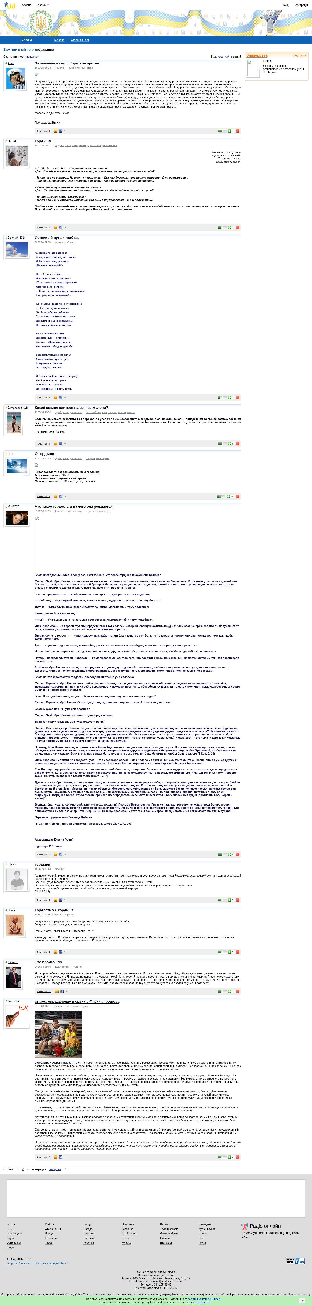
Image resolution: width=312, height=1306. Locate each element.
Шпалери (51, 1238)
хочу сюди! (299, 55)
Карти (125, 1238)
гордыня (88, 68)
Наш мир (60, 68)
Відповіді (166, 1242)
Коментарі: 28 (44, 991)
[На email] (55, 131)
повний (236, 56)
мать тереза (102, 458)
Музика (126, 1242)
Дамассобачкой (18, 407)
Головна (26, 5)
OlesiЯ (12, 141)
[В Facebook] (60, 131)
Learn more (203, 1302)
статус (68, 1006)
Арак (11, 63)
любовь (69, 242)
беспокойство (93, 412)
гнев (104, 412)
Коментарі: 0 (43, 227)
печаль (122, 412)
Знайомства (256, 55)
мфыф (12, 864)
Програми (128, 1224)
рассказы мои (109, 145)
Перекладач (14, 1233)
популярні (32, 56)
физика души (80, 1006)
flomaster (13, 1001)
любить (82, 145)
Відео (10, 1238)
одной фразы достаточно (68, 412)
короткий (223, 56)
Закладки (205, 1224)
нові (21, 56)
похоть (131, 412)
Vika (268, 60)
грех (108, 511)
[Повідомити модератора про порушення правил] (237, 131)
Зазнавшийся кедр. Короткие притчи (67, 63)
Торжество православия (68, 511)
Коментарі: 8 (43, 496)
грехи (68, 145)
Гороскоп (127, 1229)
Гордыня (43, 141)
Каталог (165, 1224)
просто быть (94, 145)
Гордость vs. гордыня (54, 910)
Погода (88, 1229)
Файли (49, 1242)
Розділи (41, 5)
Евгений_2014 (16, 237)
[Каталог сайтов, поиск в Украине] (295, 1259)
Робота (49, 1224)
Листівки (88, 1238)
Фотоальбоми (169, 1233)
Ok (302, 1300)
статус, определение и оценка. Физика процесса (77, 1001)
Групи (202, 1242)
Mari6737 (13, 506)
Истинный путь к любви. (57, 238)
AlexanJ (13, 962)
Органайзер (14, 1242)
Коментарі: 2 (43, 854)
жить (74, 145)
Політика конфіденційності (52, 1263)
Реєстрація (301, 5)
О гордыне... (46, 454)
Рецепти (88, 1242)
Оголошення (53, 1229)
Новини (165, 1238)
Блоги (202, 1233)
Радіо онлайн (265, 1226)
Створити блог (80, 39)
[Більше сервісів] (65, 131)
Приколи (88, 1233)
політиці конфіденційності (204, 1298)
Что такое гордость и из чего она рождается (73, 506)
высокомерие (76, 68)
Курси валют (207, 1229)
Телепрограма (169, 1229)
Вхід (286, 5)
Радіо (10, 1247)
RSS (9, 1229)
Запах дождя (62, 966)
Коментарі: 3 (43, 131)
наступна (55, 1169)
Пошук (87, 1224)
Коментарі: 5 (43, 397)
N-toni (11, 910)
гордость (89, 511)
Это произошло (48, 962)
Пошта (11, 1224)
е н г (10, 453)
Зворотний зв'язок (18, 1263)
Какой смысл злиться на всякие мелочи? (71, 408)
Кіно (201, 1238)
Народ (49, 1233)
